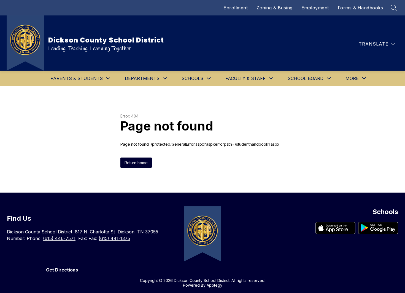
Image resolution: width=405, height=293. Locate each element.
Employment (315, 7)
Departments (142, 78)
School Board (305, 78)
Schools (192, 78)
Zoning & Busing (274, 7)
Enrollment (235, 7)
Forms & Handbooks (360, 7)
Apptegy (214, 285)
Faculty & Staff (245, 78)
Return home (136, 162)
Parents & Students (76, 78)
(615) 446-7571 (59, 238)
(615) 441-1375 (114, 238)
